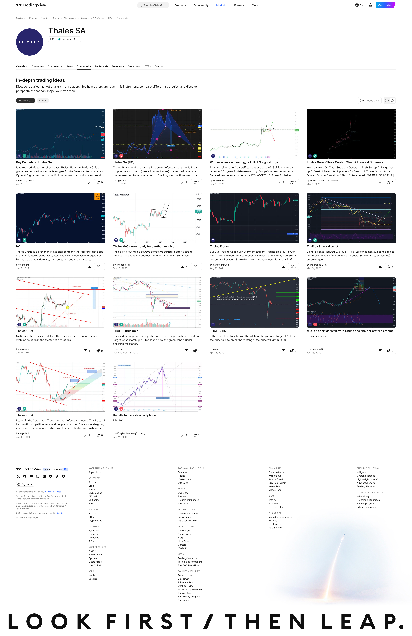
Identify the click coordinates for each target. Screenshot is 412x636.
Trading (273, 499)
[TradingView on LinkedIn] (44, 476)
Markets (221, 5)
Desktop (93, 578)
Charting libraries (366, 475)
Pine (91, 503)
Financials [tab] (37, 66)
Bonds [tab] (159, 66)
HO (18, 246)
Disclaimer (183, 578)
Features (182, 472)
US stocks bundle (187, 520)
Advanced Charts (366, 482)
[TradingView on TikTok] (57, 476)
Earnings (93, 534)
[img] (74, 39)
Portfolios (93, 551)
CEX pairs (94, 496)
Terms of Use (185, 575)
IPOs (91, 541)
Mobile (92, 575)
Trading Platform (366, 486)
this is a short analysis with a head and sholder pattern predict (350, 330)
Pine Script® (95, 565)
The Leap (183, 503)
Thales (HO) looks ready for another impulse (143, 246)
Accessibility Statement (190, 589)
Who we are (184, 530)
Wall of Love (275, 475)
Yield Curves (95, 554)
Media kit (183, 548)
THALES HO (218, 330)
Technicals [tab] (101, 66)
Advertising (363, 496)
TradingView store (187, 558)
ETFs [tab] (148, 66)
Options (93, 558)
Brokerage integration (368, 499)
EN (361, 5)
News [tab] (69, 66)
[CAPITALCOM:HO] (310, 156)
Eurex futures (185, 517)
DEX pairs (94, 499)
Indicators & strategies (280, 517)
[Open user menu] (370, 5)
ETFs (91, 485)
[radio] (386, 100)
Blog (180, 537)
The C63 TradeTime (188, 565)
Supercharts (95, 472)
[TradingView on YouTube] (31, 476)
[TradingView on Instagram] (37, 476)
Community (201, 5)
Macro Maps (95, 561)
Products (180, 5)
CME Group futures (188, 513)
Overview (183, 492)
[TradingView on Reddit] (63, 476)
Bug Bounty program (189, 596)
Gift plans (183, 482)
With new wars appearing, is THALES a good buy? (244, 162)
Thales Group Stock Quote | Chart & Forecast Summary (345, 162)
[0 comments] (89, 182)
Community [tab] (84, 66)
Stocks (92, 482)
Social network (276, 472)
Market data (184, 479)
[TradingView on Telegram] (50, 476)
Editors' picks (276, 507)
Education (274, 503)
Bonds (92, 489)
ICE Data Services (53, 491)
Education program (367, 507)
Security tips (184, 593)
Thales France (220, 246)
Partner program (365, 503)
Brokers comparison (188, 499)
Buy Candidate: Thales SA (34, 162)
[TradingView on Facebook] (25, 476)
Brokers (239, 5)
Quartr (59, 513)
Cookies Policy (185, 585)
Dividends (94, 537)
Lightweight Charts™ (367, 479)
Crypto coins (95, 492)
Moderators (275, 490)
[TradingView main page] (31, 5)
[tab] (25, 100)
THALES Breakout (125, 330)
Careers (182, 544)
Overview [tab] (22, 66)
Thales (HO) (24, 330)
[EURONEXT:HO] (19, 156)
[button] (188, 5)
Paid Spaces (275, 527)
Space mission (185, 534)
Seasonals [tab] (134, 66)
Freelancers (275, 524)
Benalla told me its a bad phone (134, 415)
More (255, 5)
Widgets (361, 472)
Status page (184, 600)
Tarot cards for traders (190, 561)
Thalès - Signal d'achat (322, 246)
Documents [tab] (55, 66)
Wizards (273, 520)
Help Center (184, 541)
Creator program (277, 482)
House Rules (275, 486)
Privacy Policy (185, 582)
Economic (94, 530)
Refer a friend (276, 479)
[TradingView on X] (18, 476)
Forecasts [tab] (118, 66)
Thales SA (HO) (123, 162)
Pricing (181, 475)
